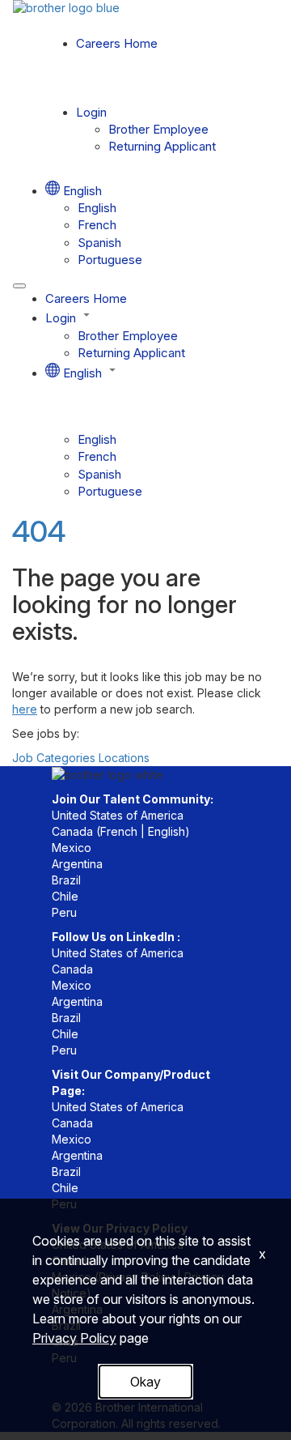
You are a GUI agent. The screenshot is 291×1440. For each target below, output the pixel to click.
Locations (124, 758)
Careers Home (117, 43)
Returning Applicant (162, 146)
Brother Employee (158, 129)
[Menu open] (19, 285)
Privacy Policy (74, 1338)
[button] (161, 316)
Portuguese (110, 259)
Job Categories (53, 758)
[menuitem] (178, 207)
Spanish (99, 242)
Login (91, 112)
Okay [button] (145, 1382)
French (97, 224)
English (97, 207)
